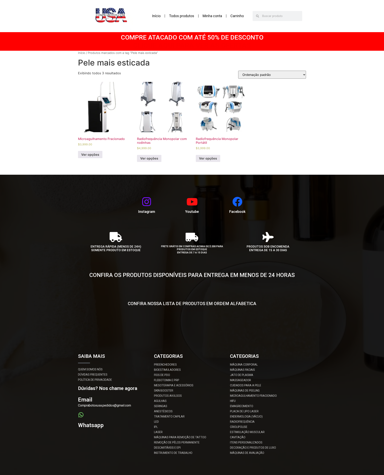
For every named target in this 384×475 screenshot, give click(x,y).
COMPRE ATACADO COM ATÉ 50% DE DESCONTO (192, 37)
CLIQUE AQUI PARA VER (192, 281)
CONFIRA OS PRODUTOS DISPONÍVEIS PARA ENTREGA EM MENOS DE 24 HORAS (192, 275)
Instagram (146, 211)
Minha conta (212, 16)
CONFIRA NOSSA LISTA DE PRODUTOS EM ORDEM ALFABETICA (192, 303)
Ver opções (90, 155)
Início (156, 16)
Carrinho (237, 16)
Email (85, 399)
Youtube (192, 211)
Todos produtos (181, 16)
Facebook (237, 211)
